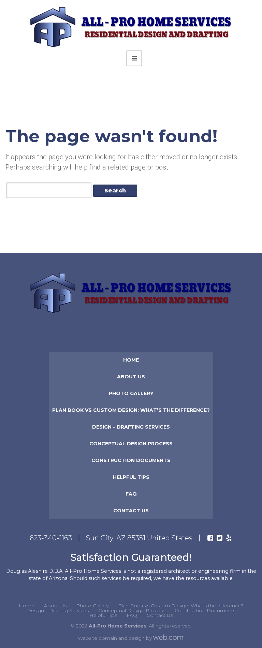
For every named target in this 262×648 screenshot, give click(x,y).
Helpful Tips (131, 477)
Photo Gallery (131, 393)
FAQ (131, 494)
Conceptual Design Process (131, 444)
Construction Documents (131, 460)
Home (131, 360)
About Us (131, 377)
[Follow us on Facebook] (210, 538)
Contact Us (131, 511)
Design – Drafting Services (131, 427)
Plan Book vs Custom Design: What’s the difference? (131, 410)
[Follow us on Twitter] (219, 538)
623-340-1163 (51, 538)
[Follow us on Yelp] (229, 538)
